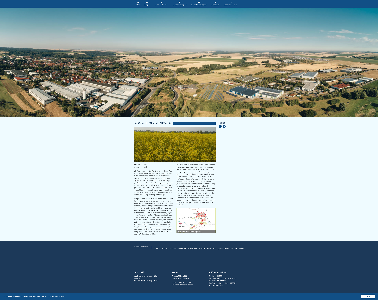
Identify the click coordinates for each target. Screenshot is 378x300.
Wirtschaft (215, 5)
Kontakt (165, 248)
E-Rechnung (239, 248)
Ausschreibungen (179, 5)
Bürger (146, 5)
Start (138, 5)
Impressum (182, 248)
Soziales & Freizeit (230, 5)
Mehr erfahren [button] (59, 296)
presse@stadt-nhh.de (185, 285)
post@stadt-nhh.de (184, 282)
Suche (157, 248)
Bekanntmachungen (198, 5)
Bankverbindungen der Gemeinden (220, 248)
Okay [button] (368, 296)
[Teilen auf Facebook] (220, 126)
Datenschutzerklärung (196, 248)
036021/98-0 (182, 276)
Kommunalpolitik (161, 5)
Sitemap (173, 248)
